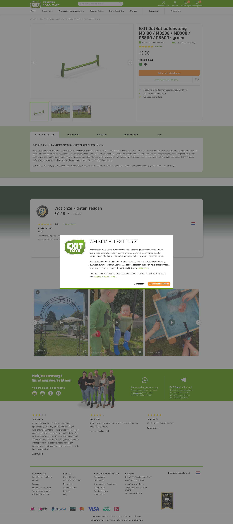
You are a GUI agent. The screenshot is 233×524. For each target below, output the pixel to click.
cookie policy (143, 268)
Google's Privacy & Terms (104, 276)
